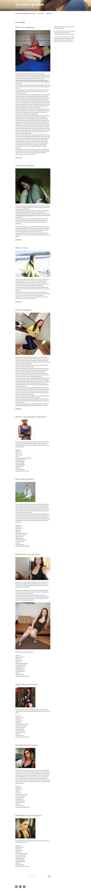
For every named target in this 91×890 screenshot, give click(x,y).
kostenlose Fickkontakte (26, 215)
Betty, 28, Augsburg (23, 310)
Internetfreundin (29, 4)
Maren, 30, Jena (21, 248)
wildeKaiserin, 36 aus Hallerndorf (28, 815)
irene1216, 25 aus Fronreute (26, 745)
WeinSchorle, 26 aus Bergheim (27, 554)
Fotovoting (40, 13)
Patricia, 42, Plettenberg (25, 27)
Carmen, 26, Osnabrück (24, 166)
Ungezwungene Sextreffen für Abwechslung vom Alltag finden (31, 80)
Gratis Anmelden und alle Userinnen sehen (25, 13)
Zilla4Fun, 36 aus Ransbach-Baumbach (30, 417)
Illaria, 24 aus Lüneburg (24, 479)
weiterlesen (18, 157)
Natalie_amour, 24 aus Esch (26, 684)
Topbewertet (49, 13)
